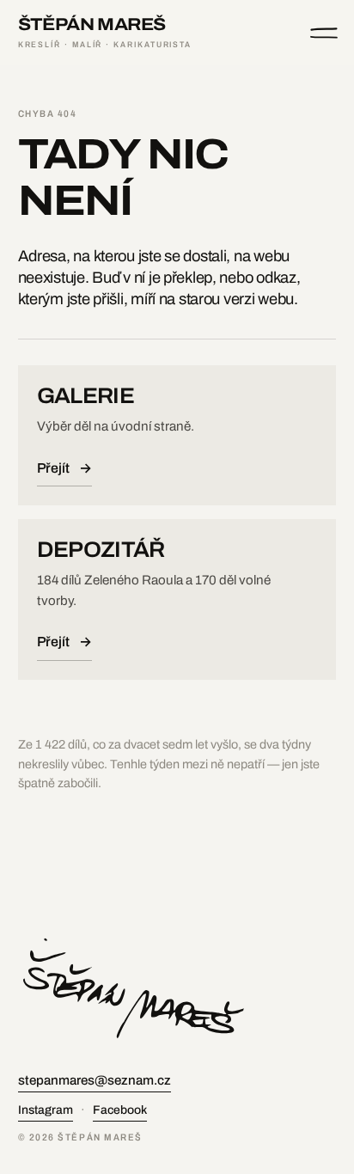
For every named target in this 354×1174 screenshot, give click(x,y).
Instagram (45, 1110)
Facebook (120, 1110)
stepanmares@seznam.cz (94, 1080)
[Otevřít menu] (324, 32)
